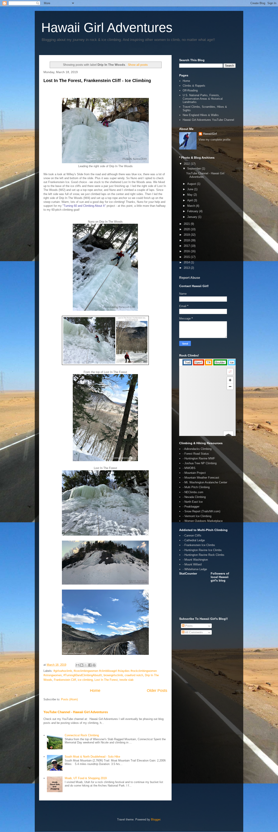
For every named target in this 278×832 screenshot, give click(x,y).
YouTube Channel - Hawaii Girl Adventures (75, 712)
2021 (187, 223)
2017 (187, 245)
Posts (188, 625)
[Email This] (77, 665)
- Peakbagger (191, 506)
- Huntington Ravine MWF (199, 458)
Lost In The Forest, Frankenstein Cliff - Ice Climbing (97, 80)
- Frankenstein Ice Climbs (199, 545)
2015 (187, 257)
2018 (187, 240)
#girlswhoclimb (62, 670)
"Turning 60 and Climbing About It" (84, 205)
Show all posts (138, 64)
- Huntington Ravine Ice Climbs (202, 550)
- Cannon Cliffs (192, 535)
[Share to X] (86, 665)
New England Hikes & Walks (201, 115)
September (194, 168)
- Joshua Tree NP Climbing (200, 463)
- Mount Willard (192, 564)
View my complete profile (214, 139)
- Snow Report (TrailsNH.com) (201, 511)
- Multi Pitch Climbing (196, 487)
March (191, 205)
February (193, 211)
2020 (187, 229)
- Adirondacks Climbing (197, 448)
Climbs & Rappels (194, 85)
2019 (187, 234)
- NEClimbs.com (193, 492)
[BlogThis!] (81, 665)
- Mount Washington (195, 559)
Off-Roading (190, 90)
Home (95, 690)
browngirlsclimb (113, 675)
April (190, 200)
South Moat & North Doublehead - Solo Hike (92, 756)
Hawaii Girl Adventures (106, 27)
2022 (187, 163)
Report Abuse (189, 277)
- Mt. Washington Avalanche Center (205, 482)
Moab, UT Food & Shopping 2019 (86, 778)
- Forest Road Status (196, 453)
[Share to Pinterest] (94, 665)
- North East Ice (193, 501)
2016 (187, 251)
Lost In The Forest (106, 679)
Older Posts (157, 690)
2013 (187, 267)
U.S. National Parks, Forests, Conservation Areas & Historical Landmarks (203, 99)
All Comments (193, 632)
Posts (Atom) (69, 699)
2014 (187, 262)
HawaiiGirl (210, 133)
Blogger (155, 819)
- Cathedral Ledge (194, 540)
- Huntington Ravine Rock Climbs (203, 554)
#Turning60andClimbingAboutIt (82, 675)
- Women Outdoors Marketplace (203, 521)
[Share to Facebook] (90, 665)
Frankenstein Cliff (65, 679)
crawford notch (134, 675)
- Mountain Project (194, 472)
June (190, 189)
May (190, 194)
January (192, 217)
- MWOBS (189, 468)
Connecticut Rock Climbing (82, 735)
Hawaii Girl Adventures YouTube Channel (208, 119)
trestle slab (126, 679)
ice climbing (85, 679)
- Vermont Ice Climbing (197, 516)
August (192, 183)
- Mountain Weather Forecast (201, 477)
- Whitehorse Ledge (195, 569)
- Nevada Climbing (194, 497)
